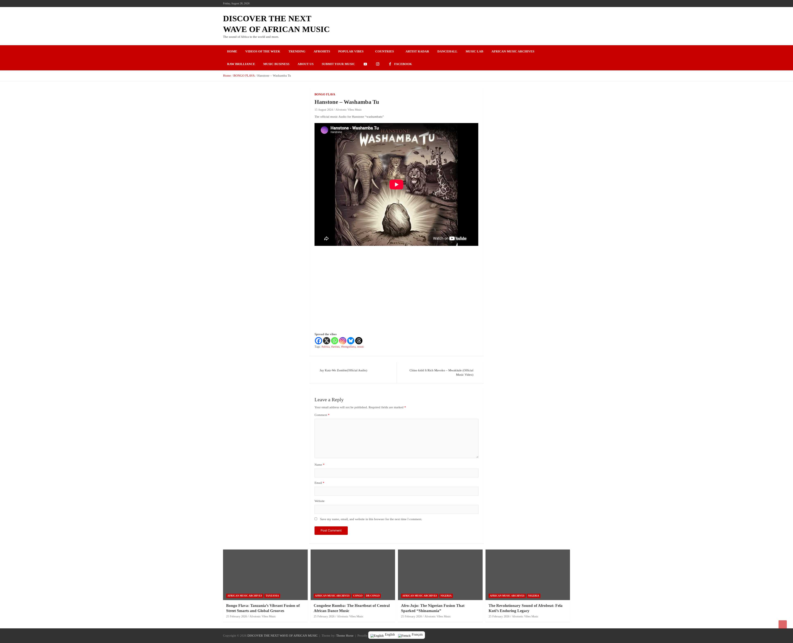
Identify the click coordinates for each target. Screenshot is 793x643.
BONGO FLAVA (325, 94)
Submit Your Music (338, 64)
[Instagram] (342, 340)
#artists (335, 346)
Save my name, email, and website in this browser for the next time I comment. (371, 519)
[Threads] (358, 340)
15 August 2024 (324, 109)
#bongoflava (348, 346)
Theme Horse (345, 635)
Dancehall (447, 51)
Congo (357, 595)
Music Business (276, 64)
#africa (326, 346)
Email (319, 482)
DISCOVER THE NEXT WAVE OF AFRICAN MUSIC (282, 635)
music (360, 346)
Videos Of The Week (262, 51)
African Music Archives (512, 51)
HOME (232, 51)
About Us (305, 64)
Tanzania (272, 595)
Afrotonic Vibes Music (348, 109)
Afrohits (322, 51)
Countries (384, 51)
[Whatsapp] (334, 340)
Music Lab (474, 51)
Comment (322, 415)
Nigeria (446, 595)
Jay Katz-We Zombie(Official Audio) (343, 370)
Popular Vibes (350, 51)
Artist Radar (417, 51)
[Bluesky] (350, 340)
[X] (326, 340)
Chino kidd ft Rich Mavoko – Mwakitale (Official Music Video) (441, 372)
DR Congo (373, 595)
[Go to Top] (783, 624)
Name (320, 464)
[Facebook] (318, 340)
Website (320, 501)
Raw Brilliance (241, 64)
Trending (296, 51)
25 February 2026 (236, 616)
